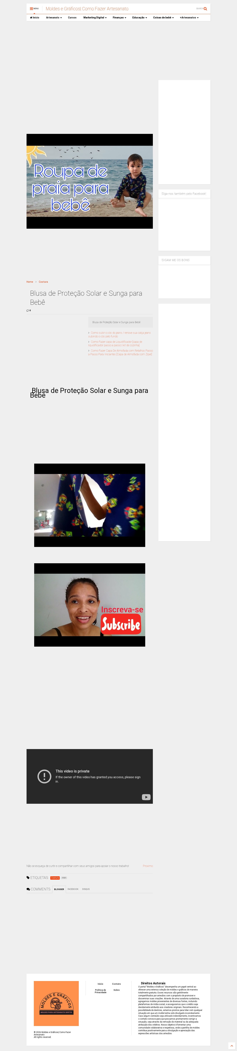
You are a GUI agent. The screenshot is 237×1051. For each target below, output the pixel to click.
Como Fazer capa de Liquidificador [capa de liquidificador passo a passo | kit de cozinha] (115, 343)
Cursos (72, 17)
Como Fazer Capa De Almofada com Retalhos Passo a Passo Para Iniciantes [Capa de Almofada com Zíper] (120, 352)
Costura (43, 281)
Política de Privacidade (100, 991)
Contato (116, 984)
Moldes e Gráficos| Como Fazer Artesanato (87, 8)
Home (30, 281)
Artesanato (52, 17)
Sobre (116, 990)
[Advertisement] (118, 50)
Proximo (148, 866)
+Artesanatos (188, 17)
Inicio (35, 17)
